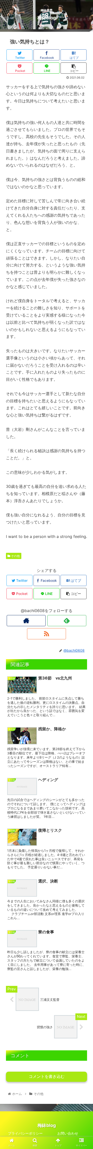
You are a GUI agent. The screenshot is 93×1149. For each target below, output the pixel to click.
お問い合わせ (67, 1133)
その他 (15, 556)
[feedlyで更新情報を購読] (66, 620)
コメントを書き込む (46, 1076)
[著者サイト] (26, 620)
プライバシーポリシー (25, 1133)
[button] (83, 695)
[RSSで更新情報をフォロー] (46, 633)
